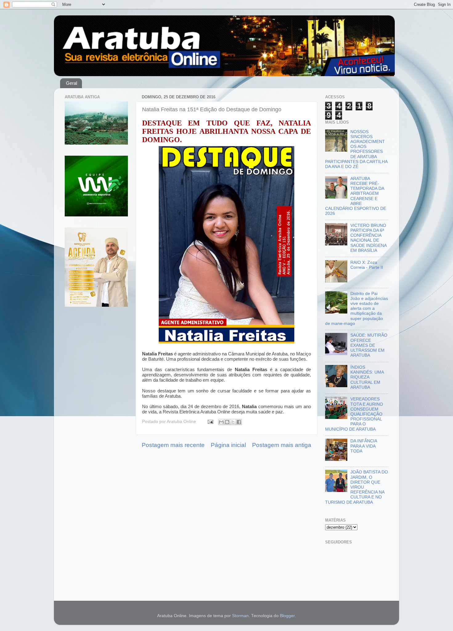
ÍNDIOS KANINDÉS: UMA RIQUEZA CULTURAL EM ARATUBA (367, 377)
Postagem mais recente (173, 445)
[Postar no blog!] (227, 422)
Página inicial (228, 445)
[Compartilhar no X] (233, 422)
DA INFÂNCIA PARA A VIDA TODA (363, 446)
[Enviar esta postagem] (210, 421)
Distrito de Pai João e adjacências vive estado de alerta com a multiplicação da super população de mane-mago (356, 308)
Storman (240, 615)
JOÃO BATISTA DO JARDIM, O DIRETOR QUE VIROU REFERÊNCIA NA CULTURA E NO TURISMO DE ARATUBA (356, 487)
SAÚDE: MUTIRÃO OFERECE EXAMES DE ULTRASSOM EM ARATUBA (368, 345)
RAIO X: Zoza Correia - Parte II (366, 265)
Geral (71, 83)
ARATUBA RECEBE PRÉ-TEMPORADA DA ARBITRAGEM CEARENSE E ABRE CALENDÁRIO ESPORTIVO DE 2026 (355, 196)
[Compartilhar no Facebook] (239, 422)
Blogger (287, 615)
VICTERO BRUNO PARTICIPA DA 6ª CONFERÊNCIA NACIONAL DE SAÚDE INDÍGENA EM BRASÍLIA (368, 238)
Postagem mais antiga (281, 445)
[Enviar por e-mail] (221, 422)
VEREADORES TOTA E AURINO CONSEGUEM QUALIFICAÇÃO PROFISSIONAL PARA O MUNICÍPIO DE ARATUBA (354, 414)
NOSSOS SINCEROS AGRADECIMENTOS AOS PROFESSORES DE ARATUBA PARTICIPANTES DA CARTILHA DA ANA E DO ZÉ (356, 149)
